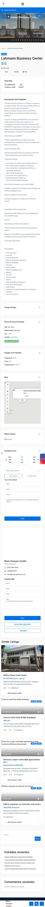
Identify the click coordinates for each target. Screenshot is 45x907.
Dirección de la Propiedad (14, 322)
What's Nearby (9, 434)
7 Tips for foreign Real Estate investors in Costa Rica (20, 869)
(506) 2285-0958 (12, 567)
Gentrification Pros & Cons (12, 866)
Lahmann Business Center (32, 391)
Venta (4, 54)
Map (6, 377)
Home (3, 48)
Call (23, 624)
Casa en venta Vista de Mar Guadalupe (19, 717)
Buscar (6, 835)
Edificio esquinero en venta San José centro (22, 804)
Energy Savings (10, 307)
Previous (6, 460)
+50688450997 (12, 571)
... (32, 684)
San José (6, 68)
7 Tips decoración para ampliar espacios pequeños (20, 860)
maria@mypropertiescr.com (16, 574)
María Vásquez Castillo (15, 561)
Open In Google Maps (11, 341)
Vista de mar (9, 712)
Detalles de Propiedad (12, 353)
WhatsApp (23, 631)
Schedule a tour (10, 451)
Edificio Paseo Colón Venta (14, 675)
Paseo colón (9, 670)
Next (38, 460)
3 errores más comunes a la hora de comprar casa (19, 863)
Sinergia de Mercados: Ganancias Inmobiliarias (18, 857)
